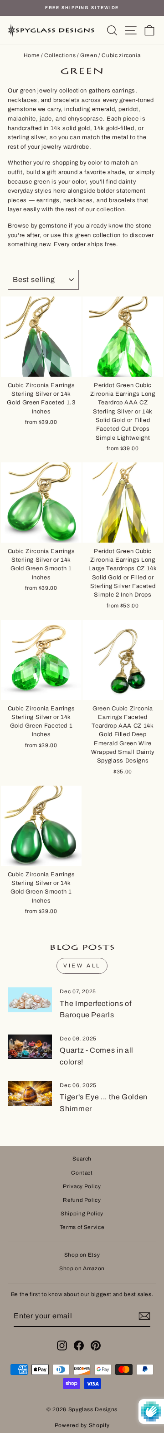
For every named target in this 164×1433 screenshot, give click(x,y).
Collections (60, 55)
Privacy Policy (82, 1186)
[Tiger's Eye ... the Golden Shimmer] (30, 1093)
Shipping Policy (82, 1213)
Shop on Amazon (82, 1268)
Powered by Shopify (82, 1425)
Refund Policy (82, 1200)
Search (82, 1158)
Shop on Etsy (82, 1255)
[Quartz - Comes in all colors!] (30, 1047)
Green (88, 55)
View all (82, 965)
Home (32, 55)
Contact (82, 1173)
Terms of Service (82, 1227)
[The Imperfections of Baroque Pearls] (30, 999)
